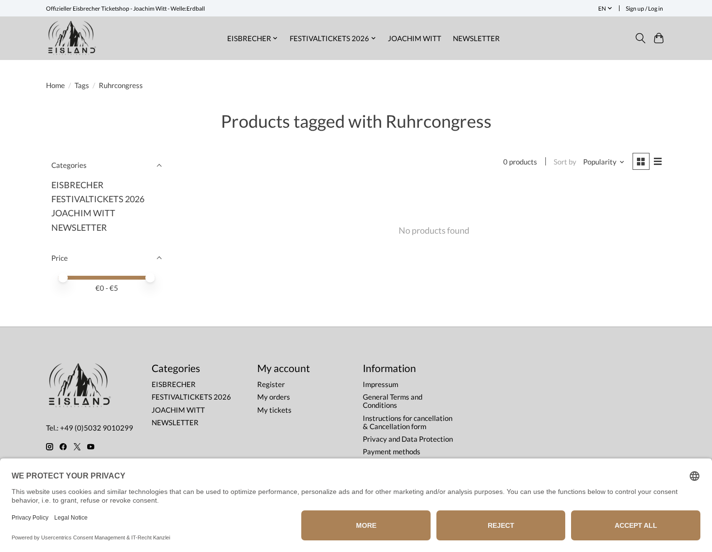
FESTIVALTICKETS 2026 (97, 199)
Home (55, 85)
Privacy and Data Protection (408, 439)
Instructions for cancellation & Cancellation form (407, 422)
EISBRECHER (77, 185)
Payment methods (391, 452)
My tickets (274, 410)
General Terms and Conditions (392, 401)
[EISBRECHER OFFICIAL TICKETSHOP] (72, 38)
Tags (82, 85)
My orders (273, 397)
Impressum (380, 384)
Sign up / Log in (644, 8)
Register (271, 384)
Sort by (565, 162)
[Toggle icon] (640, 38)
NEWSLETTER (476, 38)
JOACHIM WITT (414, 38)
